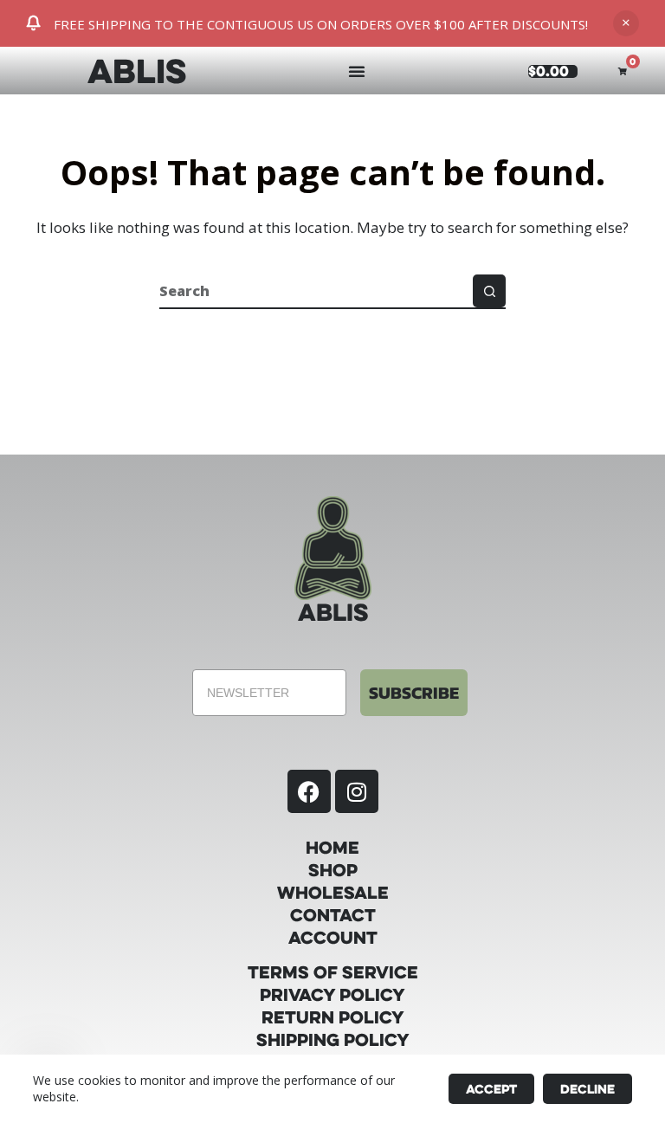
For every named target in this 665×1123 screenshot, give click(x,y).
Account (333, 937)
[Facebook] (309, 791)
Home (332, 847)
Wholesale (333, 892)
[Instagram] (356, 791)
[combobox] (316, 291)
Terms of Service (333, 972)
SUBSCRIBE (414, 693)
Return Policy (332, 1017)
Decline (587, 1089)
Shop (333, 870)
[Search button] (489, 290)
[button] (357, 71)
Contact (333, 915)
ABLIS (136, 70)
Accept (491, 1089)
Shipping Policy (333, 1040)
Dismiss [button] (626, 23)
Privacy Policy (332, 995)
